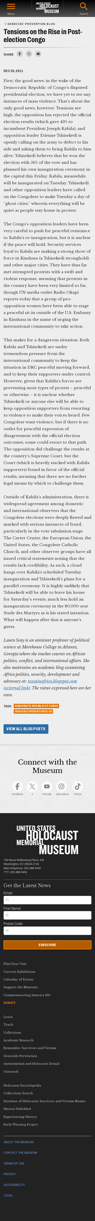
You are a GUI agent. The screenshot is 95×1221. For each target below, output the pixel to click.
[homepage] (47, 8)
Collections (12, 1032)
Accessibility (14, 1185)
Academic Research (19, 1040)
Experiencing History (20, 1117)
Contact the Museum (20, 1153)
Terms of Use (14, 1163)
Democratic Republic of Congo (36, 706)
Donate (9, 1002)
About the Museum (18, 1142)
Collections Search (18, 1093)
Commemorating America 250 (27, 995)
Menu (11, 13)
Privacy (10, 1174)
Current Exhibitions (19, 972)
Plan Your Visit (15, 964)
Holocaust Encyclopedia (22, 1085)
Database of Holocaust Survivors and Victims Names (45, 1101)
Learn (8, 1017)
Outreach (11, 1072)
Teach (8, 1025)
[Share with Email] (38, 56)
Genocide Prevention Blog (33, 711)
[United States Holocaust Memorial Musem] (47, 853)
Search (84, 13)
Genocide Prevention (20, 1056)
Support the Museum (20, 987)
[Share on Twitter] (29, 56)
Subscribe (47, 945)
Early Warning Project (21, 1124)
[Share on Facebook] (20, 56)
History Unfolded (17, 1109)
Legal (8, 1195)
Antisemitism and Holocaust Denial (31, 1064)
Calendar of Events (18, 979)
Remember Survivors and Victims (30, 1048)
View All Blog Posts (26, 729)
